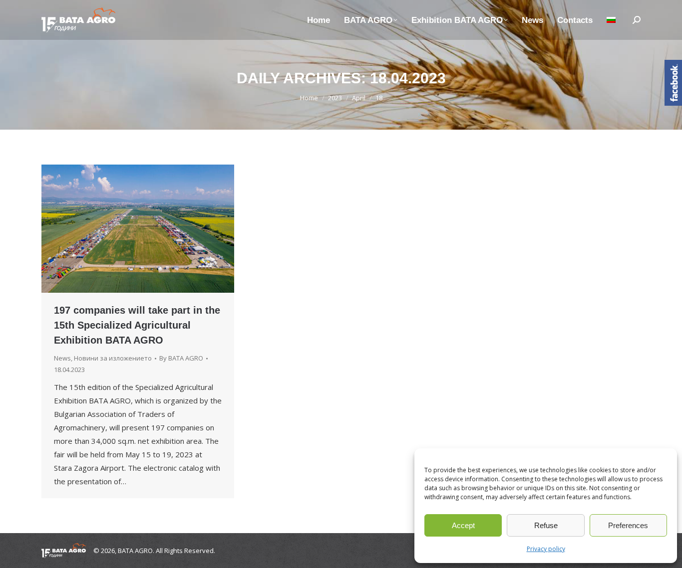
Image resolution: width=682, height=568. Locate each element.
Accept (463, 525)
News (62, 358)
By (181, 358)
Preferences (628, 525)
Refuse (546, 525)
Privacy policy (546, 549)
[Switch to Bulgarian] (611, 20)
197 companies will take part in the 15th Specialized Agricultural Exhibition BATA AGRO (137, 325)
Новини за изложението (113, 358)
